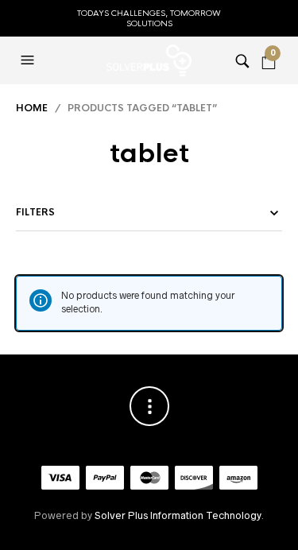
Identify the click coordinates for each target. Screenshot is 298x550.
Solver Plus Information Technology (178, 515)
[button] (29, 60)
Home (32, 108)
